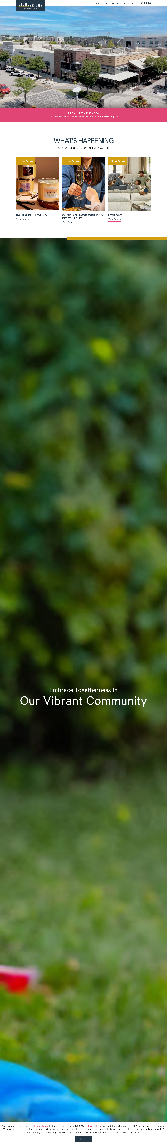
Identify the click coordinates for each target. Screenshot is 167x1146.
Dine (105, 3)
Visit (124, 3)
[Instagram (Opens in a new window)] (142, 3)
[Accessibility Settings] (149, 3)
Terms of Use (94, 1125)
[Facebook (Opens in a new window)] (145, 3)
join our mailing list (108, 116)
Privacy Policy (41, 1125)
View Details (109, 219)
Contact (134, 3)
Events (114, 3)
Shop (97, 3)
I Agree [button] (83, 1139)
